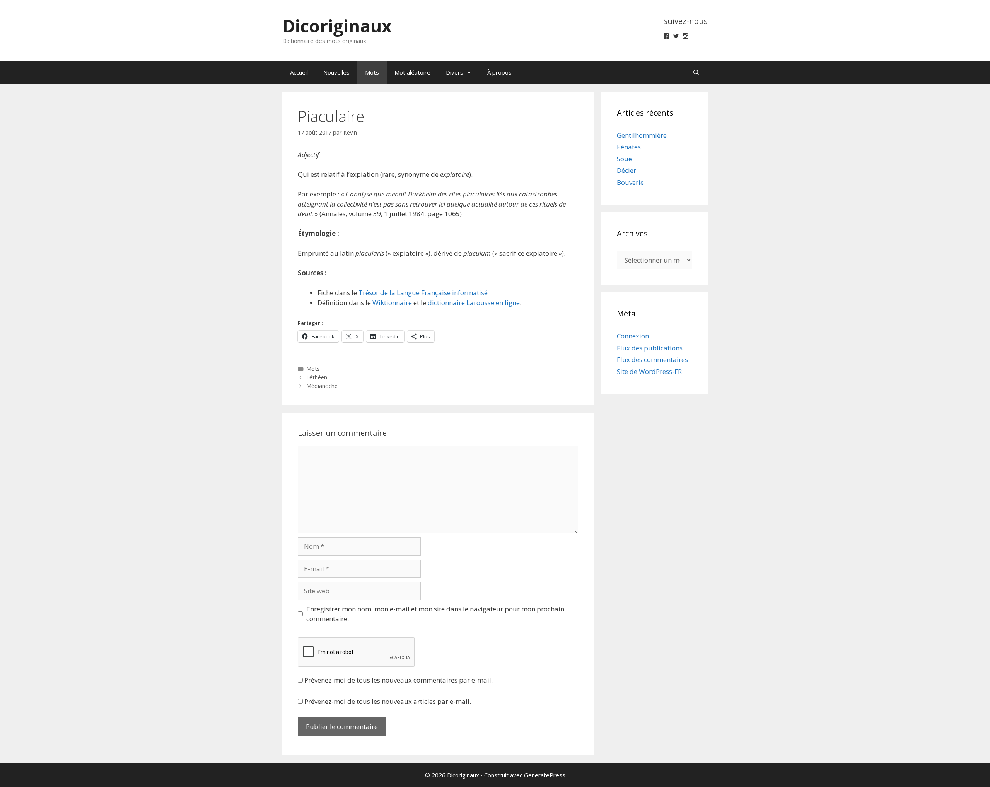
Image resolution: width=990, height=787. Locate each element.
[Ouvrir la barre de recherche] (696, 72)
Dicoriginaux (337, 26)
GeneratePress (544, 775)
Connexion (633, 335)
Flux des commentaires (652, 359)
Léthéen (316, 377)
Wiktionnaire (392, 302)
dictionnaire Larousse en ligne (474, 302)
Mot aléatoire (412, 72)
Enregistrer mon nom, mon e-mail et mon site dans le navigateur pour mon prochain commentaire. (435, 613)
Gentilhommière (642, 135)
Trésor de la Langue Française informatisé (423, 292)
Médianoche (322, 385)
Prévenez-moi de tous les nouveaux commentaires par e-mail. (398, 680)
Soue (624, 158)
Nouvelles (336, 72)
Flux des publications (650, 347)
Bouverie (630, 182)
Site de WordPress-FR (649, 371)
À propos (499, 72)
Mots (372, 72)
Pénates (629, 146)
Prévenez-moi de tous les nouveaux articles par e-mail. (387, 701)
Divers (454, 72)
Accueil (299, 72)
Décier (626, 170)
